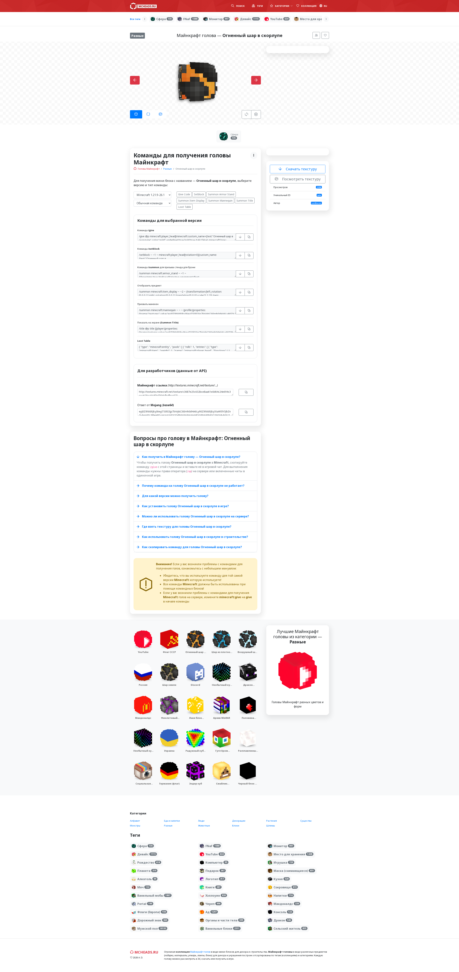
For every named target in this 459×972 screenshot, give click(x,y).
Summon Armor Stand (221, 194)
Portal (144, 904)
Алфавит (135, 820)
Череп (212, 904)
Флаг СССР (169, 652)
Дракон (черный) (247, 686)
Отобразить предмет (149, 285)
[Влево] (145, 19)
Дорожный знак (152, 920)
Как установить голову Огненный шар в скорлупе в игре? (185, 506)
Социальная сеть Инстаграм (143, 785)
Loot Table (184, 207)
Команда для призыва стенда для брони (166, 267)
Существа (305, 820)
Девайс (249, 19)
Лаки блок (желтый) (195, 719)
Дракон (282, 920)
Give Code (184, 194)
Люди (201, 820)
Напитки (283, 896)
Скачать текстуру (301, 169)
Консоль (283, 912)
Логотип (214, 879)
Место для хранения (319, 19)
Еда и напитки (172, 820)
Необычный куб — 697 (143, 752)
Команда (145, 230)
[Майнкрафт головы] (143, 6)
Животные (204, 825)
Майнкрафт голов (200, 951)
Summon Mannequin (220, 200)
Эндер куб (195, 783)
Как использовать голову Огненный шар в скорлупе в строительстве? (195, 537)
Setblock (199, 194)
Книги (212, 887)
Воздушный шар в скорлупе (248, 653)
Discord (195, 684)
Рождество (148, 862)
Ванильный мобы (153, 896)
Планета (146, 871)
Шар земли (169, 684)
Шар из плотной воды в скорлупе (222, 655)
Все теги (135, 19)
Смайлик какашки (221, 785)
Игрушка (283, 862)
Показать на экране (157, 322)
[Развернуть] (240, 236)
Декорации (238, 820)
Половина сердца (248, 719)
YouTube (279, 19)
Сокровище (285, 887)
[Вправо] (326, 19)
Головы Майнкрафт (148, 168)
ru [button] (325, 6)
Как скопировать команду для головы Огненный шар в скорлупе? (192, 547)
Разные (167, 168)
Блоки (235, 825)
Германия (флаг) (169, 783)
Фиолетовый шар (169, 719)
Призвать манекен (147, 304)
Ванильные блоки (222, 929)
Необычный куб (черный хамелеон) (221, 688)
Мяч (143, 887)
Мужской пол (151, 929)
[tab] (136, 114)
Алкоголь (146, 879)
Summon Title (244, 200)
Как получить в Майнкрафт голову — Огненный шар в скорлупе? (191, 457)
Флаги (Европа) (151, 912)
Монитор (218, 19)
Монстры (135, 825)
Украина (169, 750)
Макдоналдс (143, 717)
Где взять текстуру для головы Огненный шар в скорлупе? (186, 527)
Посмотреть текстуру (301, 179)
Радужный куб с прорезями (195, 752)
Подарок (214, 871)
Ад (211, 912)
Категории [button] (282, 6)
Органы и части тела (224, 920)
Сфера (164, 19)
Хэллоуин (215, 896)
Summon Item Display (191, 200)
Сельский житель (290, 929)
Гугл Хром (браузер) (221, 752)
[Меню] (316, 35)
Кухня (281, 879)
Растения (271, 820)
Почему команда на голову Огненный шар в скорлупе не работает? (193, 486)
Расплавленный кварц (248, 752)
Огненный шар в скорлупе (195, 653)
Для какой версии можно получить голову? (175, 496)
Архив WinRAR (221, 717)
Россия (143, 684)
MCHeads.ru (146, 952)
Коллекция (308, 6)
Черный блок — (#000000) (247, 785)
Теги (259, 6)
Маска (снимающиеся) (294, 871)
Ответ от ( (155, 405)
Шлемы (270, 825)
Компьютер (216, 862)
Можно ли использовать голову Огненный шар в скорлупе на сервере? (195, 516)
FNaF (190, 19)
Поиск (240, 6)
